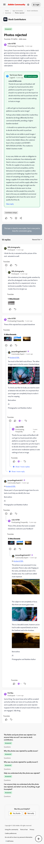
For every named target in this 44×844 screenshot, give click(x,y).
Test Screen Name (16, 75)
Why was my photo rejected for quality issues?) (21, 762)
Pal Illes (10, 693)
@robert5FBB (14, 357)
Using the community (11, 829)
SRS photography (14, 247)
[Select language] (28, 5)
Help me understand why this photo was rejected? (22, 773)
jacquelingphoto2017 (19, 351)
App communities (18, 11)
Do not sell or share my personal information (18, 837)
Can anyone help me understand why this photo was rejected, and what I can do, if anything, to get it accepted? (22, 786)
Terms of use (24, 829)
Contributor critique (11, 213)
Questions (8, 13)
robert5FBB (12, 43)
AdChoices (10, 841)
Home (7, 11)
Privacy (32, 829)
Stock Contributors (32, 11)
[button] (4, 5)
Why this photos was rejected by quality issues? (21, 751)
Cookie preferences (10, 833)
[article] (22, 256)
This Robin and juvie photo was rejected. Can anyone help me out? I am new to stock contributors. (20, 737)
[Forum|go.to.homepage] (16, 4)
